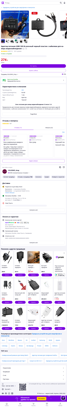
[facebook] (6, 393)
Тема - (6, 386)
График (47, 177)
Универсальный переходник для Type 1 (14, 361)
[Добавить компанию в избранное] (63, 167)
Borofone (11, 340)
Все (63, 132)
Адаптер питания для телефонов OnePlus (44, 355)
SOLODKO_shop (13, 170)
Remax (21, 346)
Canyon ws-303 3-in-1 (36, 361)
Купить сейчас (33, 70)
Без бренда (30, 346)
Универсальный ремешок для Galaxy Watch (15, 355)
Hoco (3, 340)
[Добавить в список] (63, 35)
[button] (33, 66)
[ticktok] (12, 393)
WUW (50, 340)
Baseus (20, 340)
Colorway (4, 346)
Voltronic (55, 346)
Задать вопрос (33, 161)
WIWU (47, 346)
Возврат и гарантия (58, 177)
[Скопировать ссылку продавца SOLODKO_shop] (60, 167)
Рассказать (41, 398)
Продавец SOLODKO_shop (9, 74)
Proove (39, 346)
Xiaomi (13, 346)
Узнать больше (9, 192)
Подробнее (33, 114)
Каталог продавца (9, 177)
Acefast (33, 340)
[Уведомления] (64, 2)
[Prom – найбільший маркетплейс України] (2, 2)
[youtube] (3, 393)
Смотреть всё (33, 210)
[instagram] (9, 393)
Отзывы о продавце (25, 177)
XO (26, 340)
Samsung (42, 340)
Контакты (38, 177)
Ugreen (58, 340)
